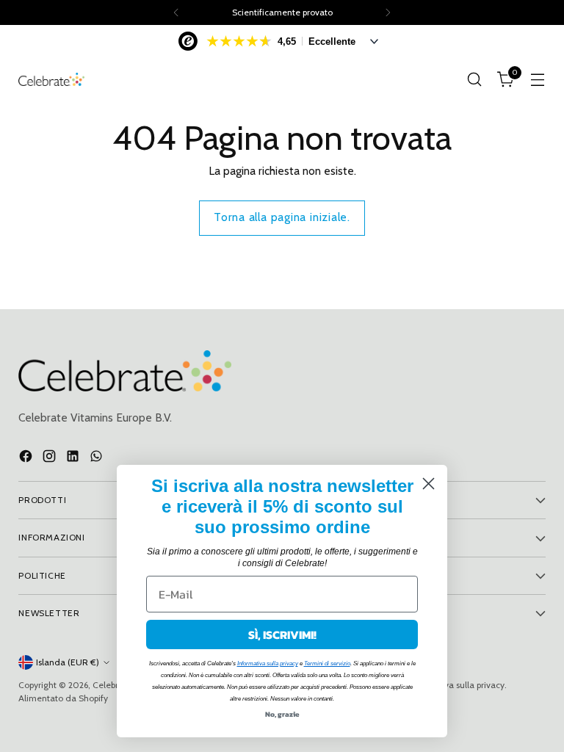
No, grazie (282, 714)
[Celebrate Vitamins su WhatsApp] (97, 458)
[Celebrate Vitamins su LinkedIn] (74, 458)
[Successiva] (388, 12)
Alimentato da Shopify (63, 698)
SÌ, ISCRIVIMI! (282, 634)
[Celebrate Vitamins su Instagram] (50, 458)
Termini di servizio (327, 663)
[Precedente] (176, 12)
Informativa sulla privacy (267, 663)
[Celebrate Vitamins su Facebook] (27, 458)
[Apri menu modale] (538, 80)
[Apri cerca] (475, 80)
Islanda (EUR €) (67, 662)
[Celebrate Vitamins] (51, 79)
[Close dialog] (428, 483)
